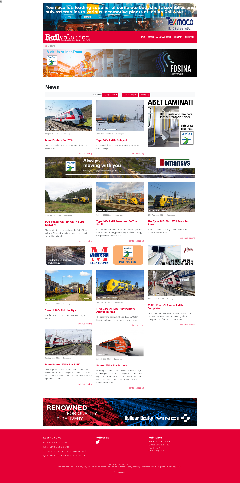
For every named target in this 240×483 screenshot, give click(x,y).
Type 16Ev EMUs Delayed (111, 140)
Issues (151, 37)
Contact (178, 37)
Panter (109, 94)
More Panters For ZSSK (59, 140)
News (142, 37)
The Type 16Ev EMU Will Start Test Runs (169, 223)
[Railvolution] (69, 37)
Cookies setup (120, 472)
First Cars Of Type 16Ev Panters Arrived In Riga (115, 310)
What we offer (163, 37)
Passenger (67, 134)
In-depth (189, 37)
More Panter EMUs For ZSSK (62, 364)
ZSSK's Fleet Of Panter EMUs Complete (165, 306)
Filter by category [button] (130, 94)
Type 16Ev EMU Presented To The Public (116, 223)
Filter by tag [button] (144, 94)
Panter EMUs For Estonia (111, 365)
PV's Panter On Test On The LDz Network (64, 223)
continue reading (85, 153)
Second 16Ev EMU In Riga (60, 310)
